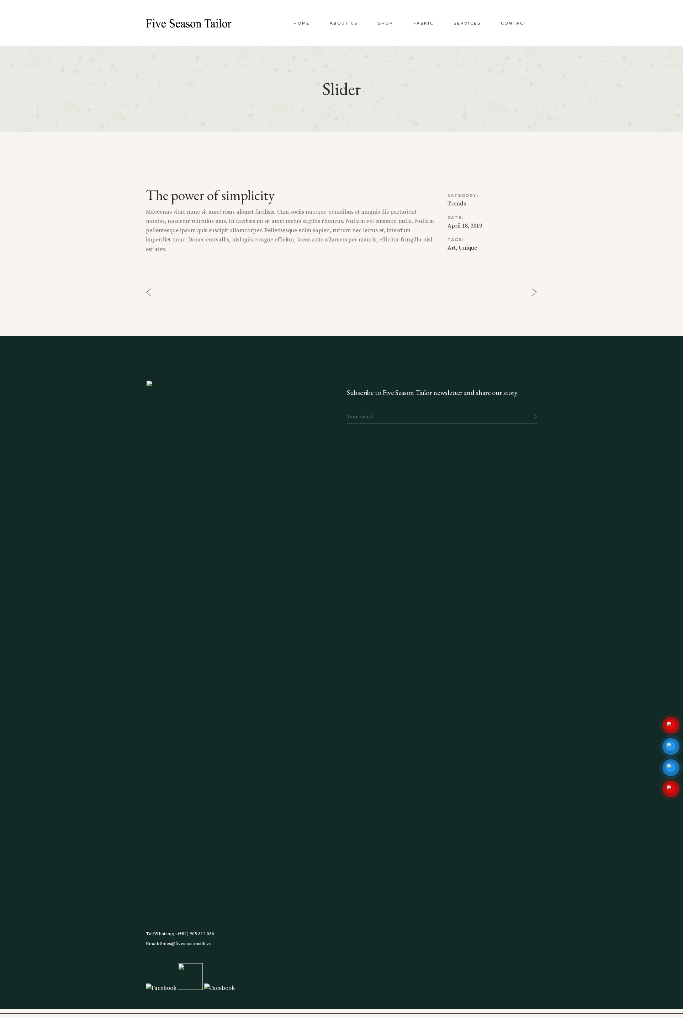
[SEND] (535, 416)
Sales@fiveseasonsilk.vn (185, 943)
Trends (457, 203)
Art (452, 247)
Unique (468, 247)
